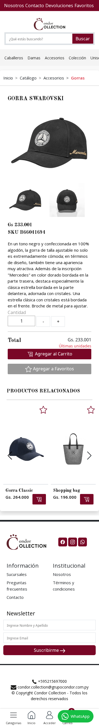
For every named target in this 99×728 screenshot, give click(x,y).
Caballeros (13, 57)
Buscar (83, 39)
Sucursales (17, 574)
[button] (49, 714)
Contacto (15, 597)
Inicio (8, 78)
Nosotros (62, 574)
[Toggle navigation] (13, 715)
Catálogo (28, 78)
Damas (34, 57)
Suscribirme (47, 650)
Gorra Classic (19, 490)
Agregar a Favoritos (53, 369)
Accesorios (54, 57)
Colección (77, 57)
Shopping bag (66, 490)
